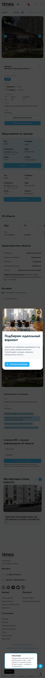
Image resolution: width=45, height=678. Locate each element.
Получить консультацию (18, 364)
